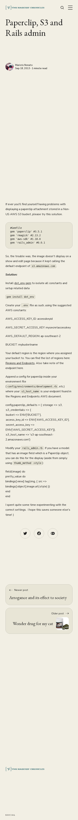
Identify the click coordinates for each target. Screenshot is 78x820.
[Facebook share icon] (39, 533)
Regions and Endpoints (20, 363)
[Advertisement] (39, 112)
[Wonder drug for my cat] (39, 621)
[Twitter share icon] (25, 533)
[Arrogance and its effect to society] (39, 594)
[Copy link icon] (53, 533)
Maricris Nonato (24, 65)
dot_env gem (22, 283)
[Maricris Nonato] (9, 67)
